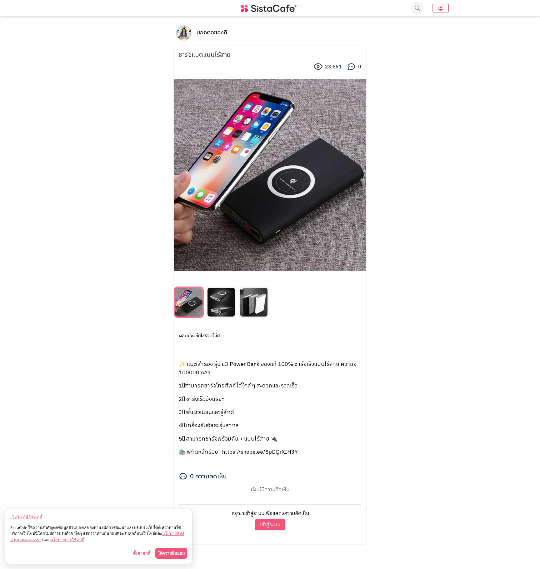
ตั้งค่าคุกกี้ (141, 553)
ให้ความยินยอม (171, 553)
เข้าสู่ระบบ (270, 525)
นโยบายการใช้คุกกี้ (67, 539)
